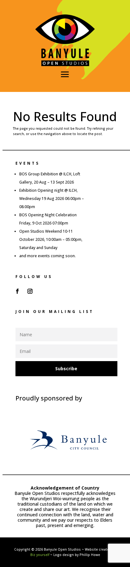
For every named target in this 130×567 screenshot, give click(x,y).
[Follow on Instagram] (30, 291)
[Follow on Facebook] (17, 291)
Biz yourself (39, 555)
